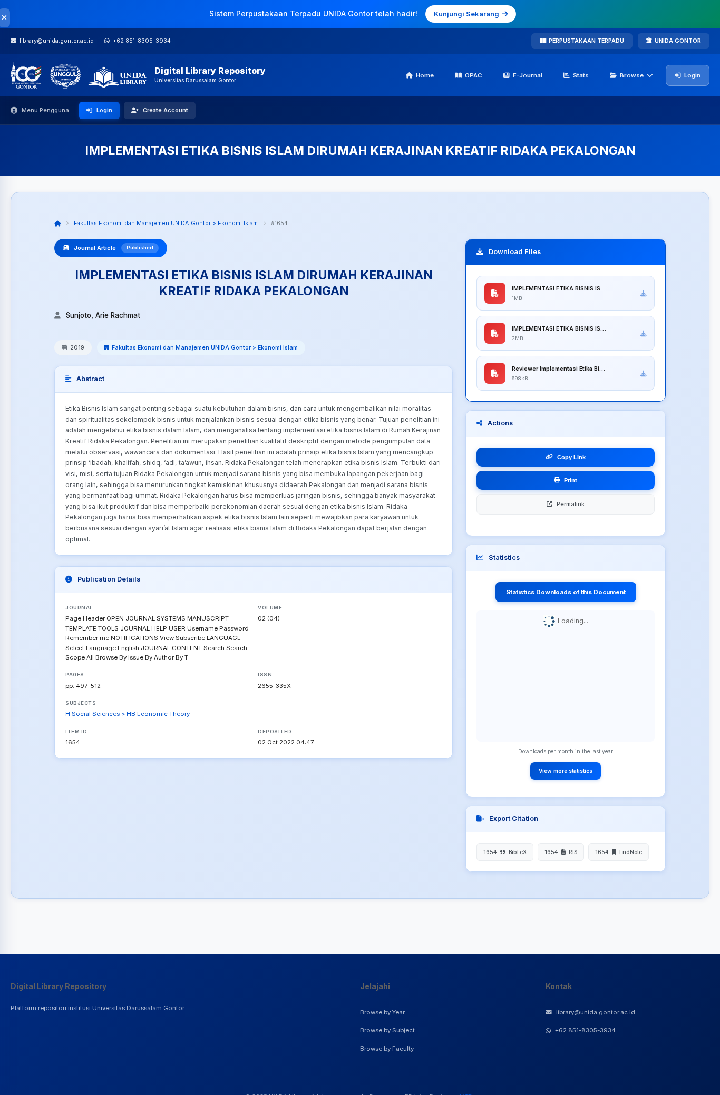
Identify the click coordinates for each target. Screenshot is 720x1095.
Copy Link (571, 457)
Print (570, 480)
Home (425, 75)
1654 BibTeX (505, 852)
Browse (632, 75)
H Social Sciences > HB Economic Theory (127, 714)
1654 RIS (560, 852)
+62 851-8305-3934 (585, 1030)
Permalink (571, 504)
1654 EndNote (618, 852)
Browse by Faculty (387, 1048)
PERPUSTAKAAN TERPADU (586, 40)
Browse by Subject (387, 1030)
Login (692, 75)
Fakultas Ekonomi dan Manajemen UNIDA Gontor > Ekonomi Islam (166, 223)
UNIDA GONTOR (678, 40)
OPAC (473, 75)
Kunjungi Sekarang (466, 13)
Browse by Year (382, 1012)
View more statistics (565, 771)
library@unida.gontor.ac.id (595, 1012)
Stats (581, 75)
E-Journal (527, 75)
